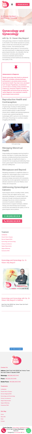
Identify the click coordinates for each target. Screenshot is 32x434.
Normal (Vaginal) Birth (7, 239)
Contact (3, 421)
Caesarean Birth (6, 250)
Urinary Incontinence (7, 243)
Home (2, 414)
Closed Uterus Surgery (7, 237)
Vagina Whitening (6, 248)
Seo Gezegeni (17, 432)
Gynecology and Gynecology (9, 241)
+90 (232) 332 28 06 (10, 378)
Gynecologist (16, 427)
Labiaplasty (4, 234)
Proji (23, 432)
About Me (3, 416)
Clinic (2, 419)
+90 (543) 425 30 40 (13, 375)
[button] (28, 430)
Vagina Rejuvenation (7, 246)
